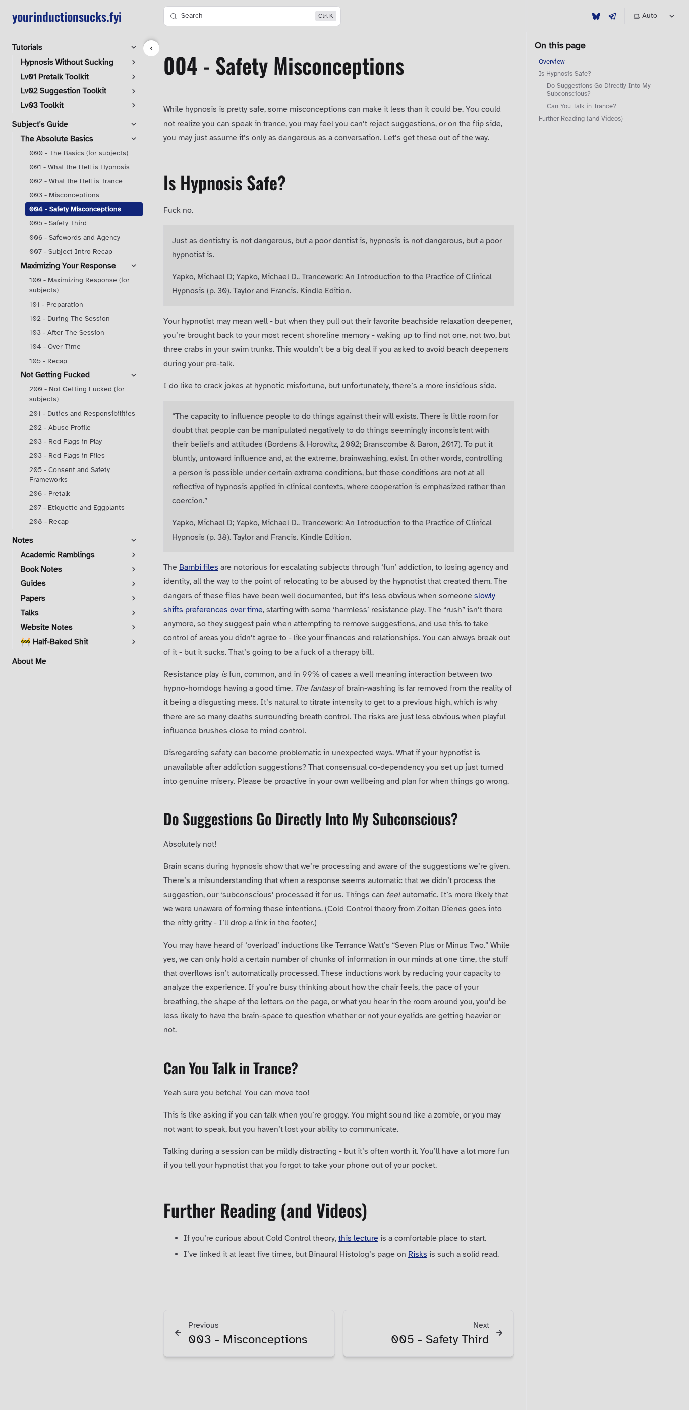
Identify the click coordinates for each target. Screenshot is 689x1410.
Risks (417, 1254)
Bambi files (198, 567)
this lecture (358, 1238)
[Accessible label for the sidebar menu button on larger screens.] (151, 48)
